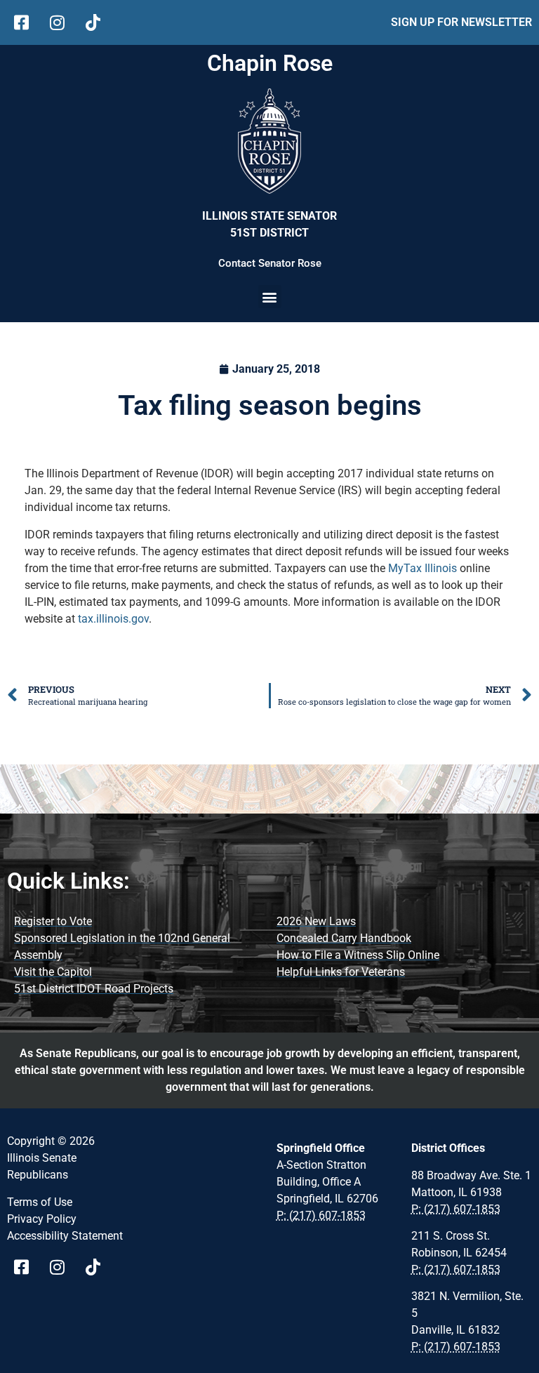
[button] (269, 296)
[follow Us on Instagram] (62, 22)
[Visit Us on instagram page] (62, 1267)
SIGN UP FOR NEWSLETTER (461, 22)
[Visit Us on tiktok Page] (98, 1267)
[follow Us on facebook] (26, 22)
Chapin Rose (270, 63)
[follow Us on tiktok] (98, 22)
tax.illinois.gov (113, 618)
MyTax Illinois (422, 568)
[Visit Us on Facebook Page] (26, 1267)
